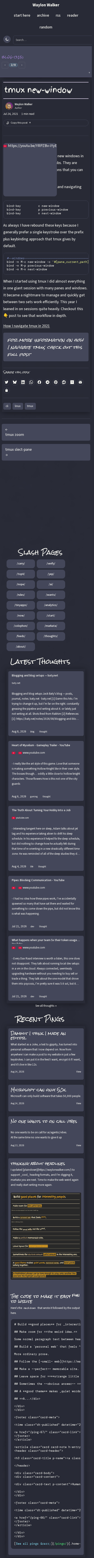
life (31, 866)
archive (43, 15)
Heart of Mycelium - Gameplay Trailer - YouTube (41, 745)
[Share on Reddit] (64, 382)
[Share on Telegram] (47, 382)
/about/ (21, 647)
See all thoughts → (46, 1006)
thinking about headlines (38, 1163)
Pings (54, 1019)
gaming (34, 796)
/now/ (21, 616)
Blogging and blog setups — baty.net (35, 676)
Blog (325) (13, 57)
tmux (30, 406)
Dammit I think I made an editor (38, 1035)
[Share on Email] (80, 382)
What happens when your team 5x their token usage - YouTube (45, 941)
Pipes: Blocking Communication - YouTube (38, 880)
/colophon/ (21, 626)
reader (72, 15)
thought (43, 732)
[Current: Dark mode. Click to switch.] (7, 39)
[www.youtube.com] (15, 753)
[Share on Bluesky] (15, 382)
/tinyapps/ (20, 605)
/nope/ (21, 584)
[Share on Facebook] (39, 382)
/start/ (51, 616)
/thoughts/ (51, 636)
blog (32, 732)
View (78, 1072)
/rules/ (21, 595)
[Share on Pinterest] (55, 382)
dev (32, 926)
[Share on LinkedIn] (23, 382)
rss (58, 15)
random (46, 27)
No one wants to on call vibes (44, 1121)
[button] (46, 61)
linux (18, 406)
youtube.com (22, 818)
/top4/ (21, 574)
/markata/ (51, 626)
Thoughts (54, 661)
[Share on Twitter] (6, 382)
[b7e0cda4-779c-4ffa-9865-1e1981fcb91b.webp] (46, 1236)
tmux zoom (14, 434)
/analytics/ (50, 605)
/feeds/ (20, 636)
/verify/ (51, 564)
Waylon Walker (46, 5)
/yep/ (51, 574)
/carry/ (21, 564)
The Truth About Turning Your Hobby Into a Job (41, 810)
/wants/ (51, 595)
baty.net (16, 683)
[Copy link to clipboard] (6, 390)
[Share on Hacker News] (72, 382)
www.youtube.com (34, 753)
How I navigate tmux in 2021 (26, 326)
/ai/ (51, 584)
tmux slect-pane (18, 449)
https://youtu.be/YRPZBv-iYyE (32, 145)
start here (22, 15)
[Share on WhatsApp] (31, 382)
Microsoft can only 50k (38, 1089)
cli (7, 406)
